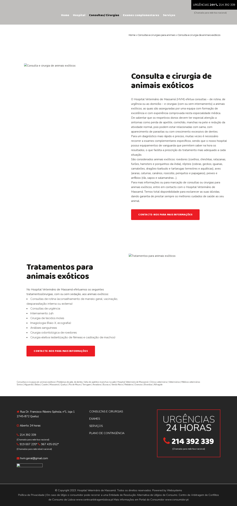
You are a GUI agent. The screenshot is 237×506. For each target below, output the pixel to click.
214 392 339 (227, 5)
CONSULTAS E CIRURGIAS (106, 411)
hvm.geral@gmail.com (34, 458)
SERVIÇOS (96, 426)
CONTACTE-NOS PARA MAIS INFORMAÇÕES (165, 215)
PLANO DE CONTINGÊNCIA (106, 433)
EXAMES (94, 418)
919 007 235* (28, 444)
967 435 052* (50, 444)
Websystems (174, 490)
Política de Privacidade (31, 495)
